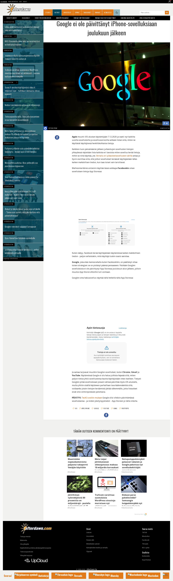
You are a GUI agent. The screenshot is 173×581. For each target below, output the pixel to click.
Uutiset (57, 13)
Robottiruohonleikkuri (43, 18)
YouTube (106, 408)
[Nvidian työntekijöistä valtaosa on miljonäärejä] (23, 104)
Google (96, 408)
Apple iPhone (86, 408)
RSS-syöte (145, 548)
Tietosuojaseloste (26, 552)
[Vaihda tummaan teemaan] (117, 12)
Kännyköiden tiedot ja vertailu (97, 548)
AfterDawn (4, 2)
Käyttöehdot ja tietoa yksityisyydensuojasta (35, 548)
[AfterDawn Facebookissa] (137, 13)
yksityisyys (125, 408)
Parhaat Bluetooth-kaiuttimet (105, 18)
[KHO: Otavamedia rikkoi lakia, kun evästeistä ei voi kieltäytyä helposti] (23, 42)
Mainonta (23, 540)
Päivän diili (90, 540)
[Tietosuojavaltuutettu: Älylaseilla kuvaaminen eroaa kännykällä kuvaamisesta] (23, 117)
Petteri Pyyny (53, 128)
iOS (76, 408)
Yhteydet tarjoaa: (26, 555)
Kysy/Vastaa (146, 560)
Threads (145, 544)
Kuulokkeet (26, 18)
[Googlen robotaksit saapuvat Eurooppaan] (23, 225)
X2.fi (20, 2)
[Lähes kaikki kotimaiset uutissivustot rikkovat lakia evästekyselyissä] (23, 27)
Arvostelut (67, 13)
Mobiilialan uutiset (93, 544)
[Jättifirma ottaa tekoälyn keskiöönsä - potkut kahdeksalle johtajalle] (23, 250)
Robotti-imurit (12, 18)
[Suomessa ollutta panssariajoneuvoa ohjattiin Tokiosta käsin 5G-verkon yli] (23, 56)
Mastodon (146, 536)
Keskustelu (108, 13)
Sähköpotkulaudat (62, 18)
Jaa (167, 123)
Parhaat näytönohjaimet (82, 18)
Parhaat (97, 13)
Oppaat (77, 13)
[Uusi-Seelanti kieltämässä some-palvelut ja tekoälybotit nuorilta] (23, 177)
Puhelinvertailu (13, 2)
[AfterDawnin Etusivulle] (19, 9)
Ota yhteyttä (24, 544)
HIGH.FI (25, 2)
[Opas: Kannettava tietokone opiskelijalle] (23, 237)
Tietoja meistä (25, 536)
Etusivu (48, 13)
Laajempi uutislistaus (10, 258)
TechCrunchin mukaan (92, 398)
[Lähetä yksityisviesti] (60, 128)
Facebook (145, 540)
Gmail (115, 408)
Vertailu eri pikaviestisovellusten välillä (114, 156)
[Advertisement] (107, 192)
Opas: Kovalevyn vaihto (147, 18)
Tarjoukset (87, 13)
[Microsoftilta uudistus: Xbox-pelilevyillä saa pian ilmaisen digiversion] (23, 163)
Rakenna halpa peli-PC (127, 18)
